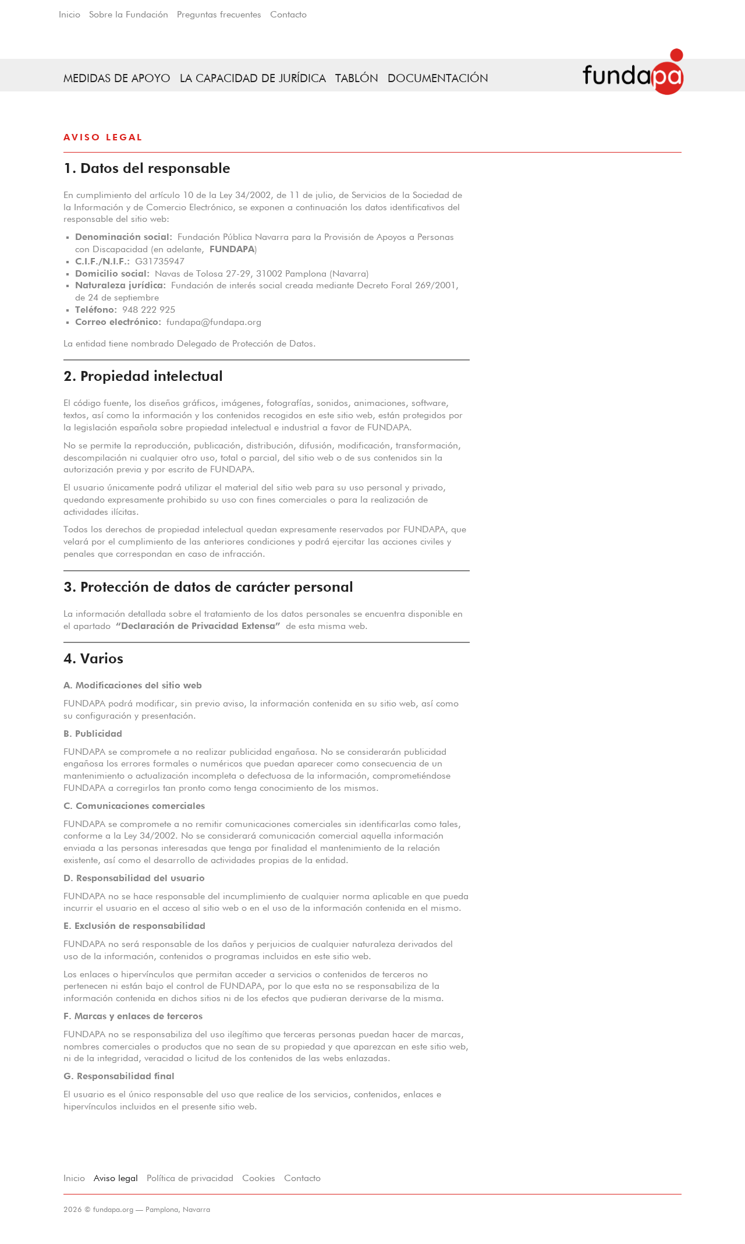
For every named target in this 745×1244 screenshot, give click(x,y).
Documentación (438, 78)
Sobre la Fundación (128, 15)
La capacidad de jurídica (253, 78)
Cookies (258, 1178)
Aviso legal (116, 1178)
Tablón (356, 78)
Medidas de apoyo (117, 78)
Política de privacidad (190, 1178)
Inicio (69, 15)
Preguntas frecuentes (219, 15)
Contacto (288, 15)
